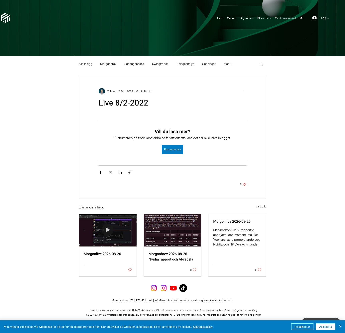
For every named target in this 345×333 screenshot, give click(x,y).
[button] (261, 63)
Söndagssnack (134, 64)
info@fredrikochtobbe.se (170, 300)
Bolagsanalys (185, 64)
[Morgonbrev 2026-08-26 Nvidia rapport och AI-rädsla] (172, 230)
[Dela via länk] (130, 172)
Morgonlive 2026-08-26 (102, 254)
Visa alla (261, 206)
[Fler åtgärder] (244, 91)
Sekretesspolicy (203, 327)
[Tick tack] (183, 288)
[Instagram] (154, 288)
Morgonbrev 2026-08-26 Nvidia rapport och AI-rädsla (171, 256)
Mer (226, 64)
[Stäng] (340, 326)
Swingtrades (160, 64)
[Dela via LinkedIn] (120, 172)
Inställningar (302, 327)
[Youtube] (173, 288)
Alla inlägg (85, 64)
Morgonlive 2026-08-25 (232, 221)
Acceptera (325, 327)
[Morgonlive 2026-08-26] (108, 230)
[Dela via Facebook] (100, 172)
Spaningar (209, 64)
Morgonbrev (108, 64)
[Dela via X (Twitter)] (110, 172)
